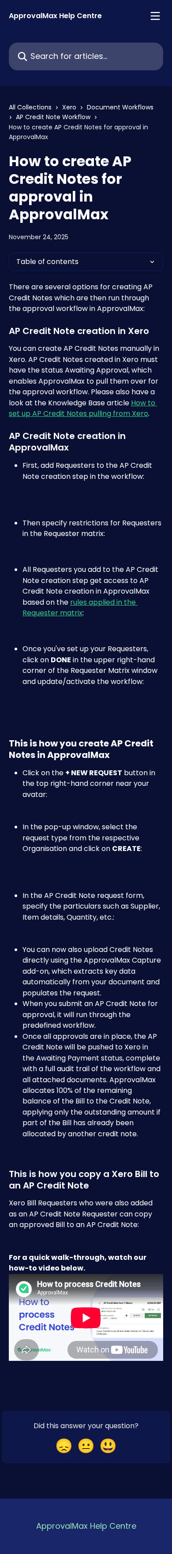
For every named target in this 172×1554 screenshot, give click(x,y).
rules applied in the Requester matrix (80, 607)
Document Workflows (120, 107)
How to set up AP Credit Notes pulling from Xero (83, 408)
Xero (69, 107)
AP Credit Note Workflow (53, 117)
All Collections (30, 107)
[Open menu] (155, 16)
